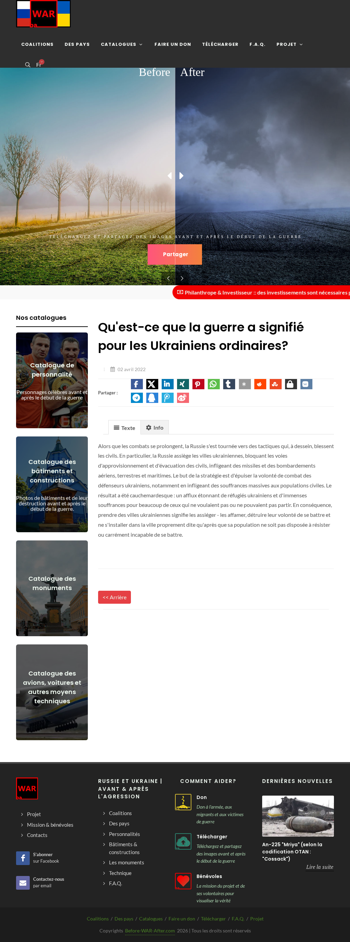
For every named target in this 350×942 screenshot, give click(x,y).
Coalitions (98, 918)
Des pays (124, 918)
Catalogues (151, 918)
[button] (137, 384)
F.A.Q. (238, 918)
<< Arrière (114, 597)
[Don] (183, 802)
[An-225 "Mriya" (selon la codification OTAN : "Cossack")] (298, 816)
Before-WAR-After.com (150, 930)
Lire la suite (319, 867)
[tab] (124, 427)
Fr (38, 65)
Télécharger (212, 836)
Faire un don (182, 918)
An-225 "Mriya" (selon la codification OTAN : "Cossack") (292, 851)
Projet (257, 918)
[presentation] (124, 427)
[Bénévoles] (183, 881)
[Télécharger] (183, 841)
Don (202, 797)
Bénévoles (209, 876)
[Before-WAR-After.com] (43, 13)
